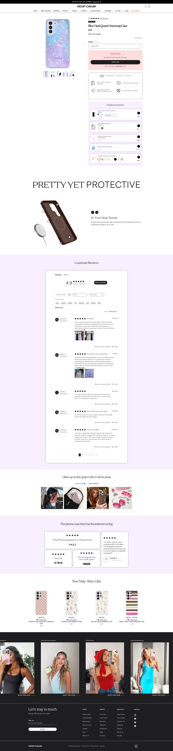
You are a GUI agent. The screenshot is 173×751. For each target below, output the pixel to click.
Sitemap (102, 746)
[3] (69, 237)
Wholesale (103, 728)
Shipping (119, 75)
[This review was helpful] (112, 347)
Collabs (85, 728)
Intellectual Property (74, 746)
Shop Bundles (87, 718)
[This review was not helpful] (116, 347)
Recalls (119, 736)
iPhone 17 (85, 736)
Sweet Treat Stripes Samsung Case (131, 621)
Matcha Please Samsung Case (101, 621)
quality (70, 303)
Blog (101, 732)
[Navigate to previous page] (76, 455)
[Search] (146, 6)
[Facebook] (139, 719)
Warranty (110, 75)
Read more (80, 367)
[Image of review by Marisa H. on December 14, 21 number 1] (79, 373)
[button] (36, 11)
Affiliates (103, 725)
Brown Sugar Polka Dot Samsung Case (41, 622)
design (93, 303)
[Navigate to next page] (96, 455)
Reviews (102, 721)
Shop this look (16, 695)
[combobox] (80, 294)
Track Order (121, 718)
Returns (128, 75)
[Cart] (149, 6)
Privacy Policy (94, 746)
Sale (83, 732)
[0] (60, 243)
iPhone (96, 41)
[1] (48, 221)
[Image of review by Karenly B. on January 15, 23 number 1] (79, 335)
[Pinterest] (139, 722)
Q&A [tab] (66, 275)
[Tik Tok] (139, 726)
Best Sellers (86, 721)
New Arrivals (86, 725)
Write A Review (100, 282)
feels (99, 303)
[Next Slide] (83, 44)
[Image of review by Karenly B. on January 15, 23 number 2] (89, 335)
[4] (43, 211)
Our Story (103, 714)
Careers (102, 736)
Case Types (104, 718)
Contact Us (121, 721)
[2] (57, 204)
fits (75, 303)
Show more (59, 307)
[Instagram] (139, 715)
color (57, 303)
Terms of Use (85, 746)
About (102, 75)
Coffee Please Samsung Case (71, 621)
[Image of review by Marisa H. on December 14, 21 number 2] (89, 373)
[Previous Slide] (32, 44)
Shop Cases (86, 714)
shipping (81, 303)
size (87, 303)
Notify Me (115, 62)
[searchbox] (61, 294)
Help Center (121, 714)
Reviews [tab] (58, 275)
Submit (42, 729)
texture (63, 303)
